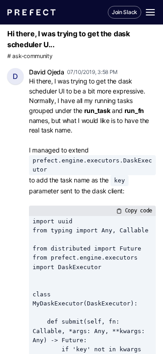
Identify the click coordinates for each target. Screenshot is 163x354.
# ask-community (30, 56)
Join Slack (124, 12)
